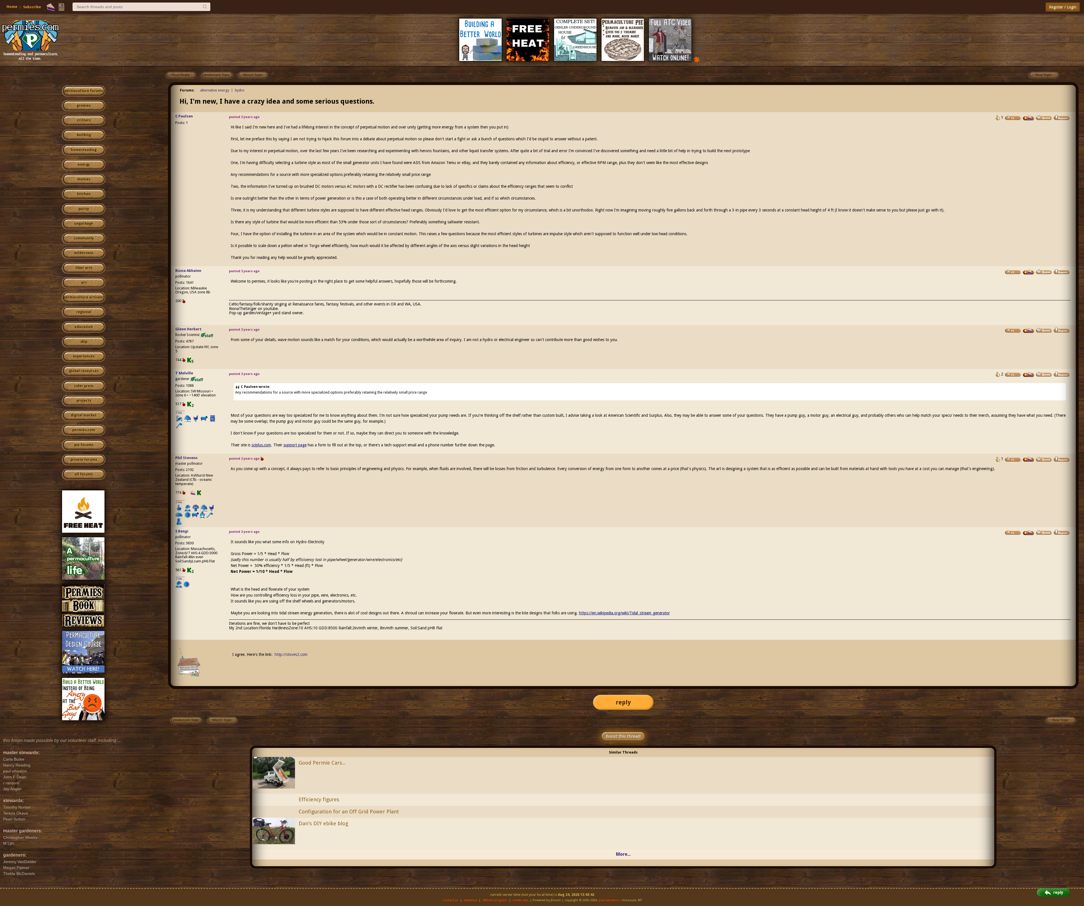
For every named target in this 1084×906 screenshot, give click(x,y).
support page (295, 445)
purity (83, 209)
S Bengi (181, 531)
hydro (239, 90)
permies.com (83, 430)
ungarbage (83, 224)
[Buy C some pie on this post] (1029, 118)
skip (83, 342)
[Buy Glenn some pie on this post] (1029, 330)
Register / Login (1062, 7)
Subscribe (32, 7)
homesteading (84, 150)
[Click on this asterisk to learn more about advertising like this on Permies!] (697, 59)
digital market (84, 415)
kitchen (84, 194)
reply (623, 702)
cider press (83, 386)
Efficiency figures (319, 799)
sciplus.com (261, 445)
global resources (84, 371)
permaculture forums (83, 91)
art (84, 283)
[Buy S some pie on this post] (1029, 532)
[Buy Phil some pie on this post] (1029, 459)
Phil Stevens (186, 458)
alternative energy (214, 90)
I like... (180, 412)
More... (623, 854)
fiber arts (83, 268)
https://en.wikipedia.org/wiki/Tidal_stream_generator (624, 613)
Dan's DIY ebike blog (323, 823)
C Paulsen (184, 116)
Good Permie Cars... (322, 763)
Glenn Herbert (188, 329)
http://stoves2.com (291, 654)
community (84, 238)
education (84, 327)
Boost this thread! (623, 736)
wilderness (83, 253)
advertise (470, 900)
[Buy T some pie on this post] (1029, 374)
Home (11, 7)
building (84, 135)
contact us (450, 900)
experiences (84, 356)
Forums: (187, 90)
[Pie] (50, 7)
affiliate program (494, 900)
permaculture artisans (84, 297)
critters (84, 120)
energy (84, 165)
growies (84, 106)
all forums (84, 474)
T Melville (184, 373)
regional (83, 312)
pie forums (83, 445)
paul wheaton (609, 900)
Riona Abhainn (188, 270)
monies (83, 179)
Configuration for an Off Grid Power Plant (349, 812)
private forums (84, 460)
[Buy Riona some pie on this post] (1029, 272)
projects (84, 401)
